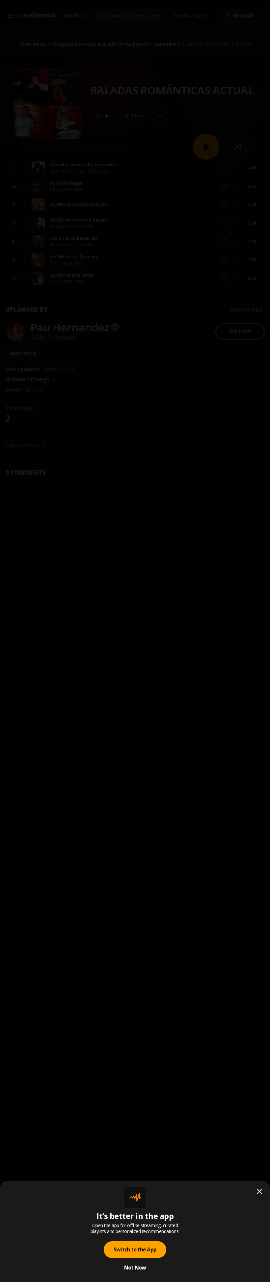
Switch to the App (135, 1249)
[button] (135, 641)
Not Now (135, 1267)
